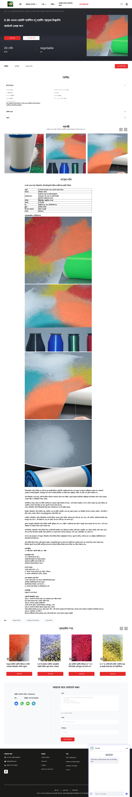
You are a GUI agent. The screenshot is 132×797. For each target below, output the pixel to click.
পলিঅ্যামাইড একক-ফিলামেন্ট (71, 766)
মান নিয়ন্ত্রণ (43, 765)
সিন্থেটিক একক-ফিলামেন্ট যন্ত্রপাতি (73, 761)
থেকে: (63, 717)
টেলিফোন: (64, 728)
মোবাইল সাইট (65, 790)
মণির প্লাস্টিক (49, 620)
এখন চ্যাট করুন (31, 38)
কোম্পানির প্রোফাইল (45, 757)
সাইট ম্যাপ (56, 790)
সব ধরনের (68, 770)
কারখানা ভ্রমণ (44, 761)
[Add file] (91, 793)
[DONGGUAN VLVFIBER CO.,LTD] (10, 4)
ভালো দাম (12, 38)
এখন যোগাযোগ (68, 739)
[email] (16, 703)
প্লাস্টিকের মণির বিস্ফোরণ (33, 620)
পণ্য (9, 11)
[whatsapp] (22, 703)
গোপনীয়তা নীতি (75, 790)
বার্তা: (63, 693)
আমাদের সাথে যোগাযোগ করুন (47, 769)
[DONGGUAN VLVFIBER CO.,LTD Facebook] (6, 772)
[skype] (33, 703)
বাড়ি (5, 11)
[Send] (126, 793)
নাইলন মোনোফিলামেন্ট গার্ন (71, 757)
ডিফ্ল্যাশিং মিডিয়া (16, 620)
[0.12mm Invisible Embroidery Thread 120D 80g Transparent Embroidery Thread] (107, 153)
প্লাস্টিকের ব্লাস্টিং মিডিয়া (18, 11)
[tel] (39, 703)
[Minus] (127, 748)
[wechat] (28, 703)
